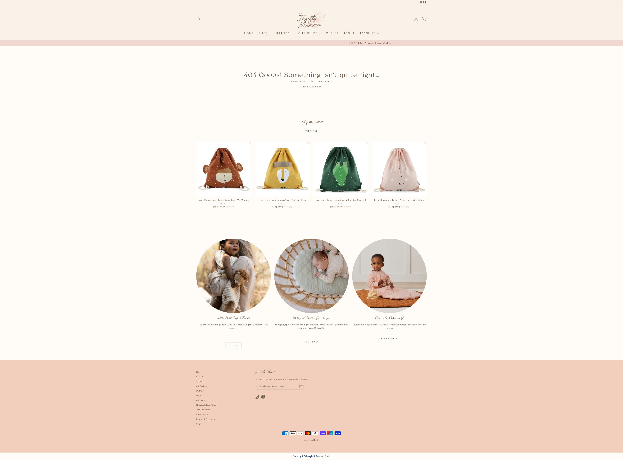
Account (368, 33)
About (349, 33)
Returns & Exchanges (205, 419)
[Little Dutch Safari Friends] (233, 276)
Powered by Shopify (312, 440)
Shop (264, 33)
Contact (199, 377)
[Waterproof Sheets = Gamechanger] (311, 276)
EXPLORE (233, 345)
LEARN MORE (389, 338)
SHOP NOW (311, 342)
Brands (283, 33)
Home (249, 33)
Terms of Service (203, 410)
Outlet (332, 33)
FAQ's (198, 424)
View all (311, 131)
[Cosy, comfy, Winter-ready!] (389, 276)
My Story (200, 391)
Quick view (223, 193)
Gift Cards (200, 400)
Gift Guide (308, 33)
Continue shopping (311, 86)
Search (199, 396)
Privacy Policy (202, 414)
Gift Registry (201, 386)
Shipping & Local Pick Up (206, 405)
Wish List (200, 381)
